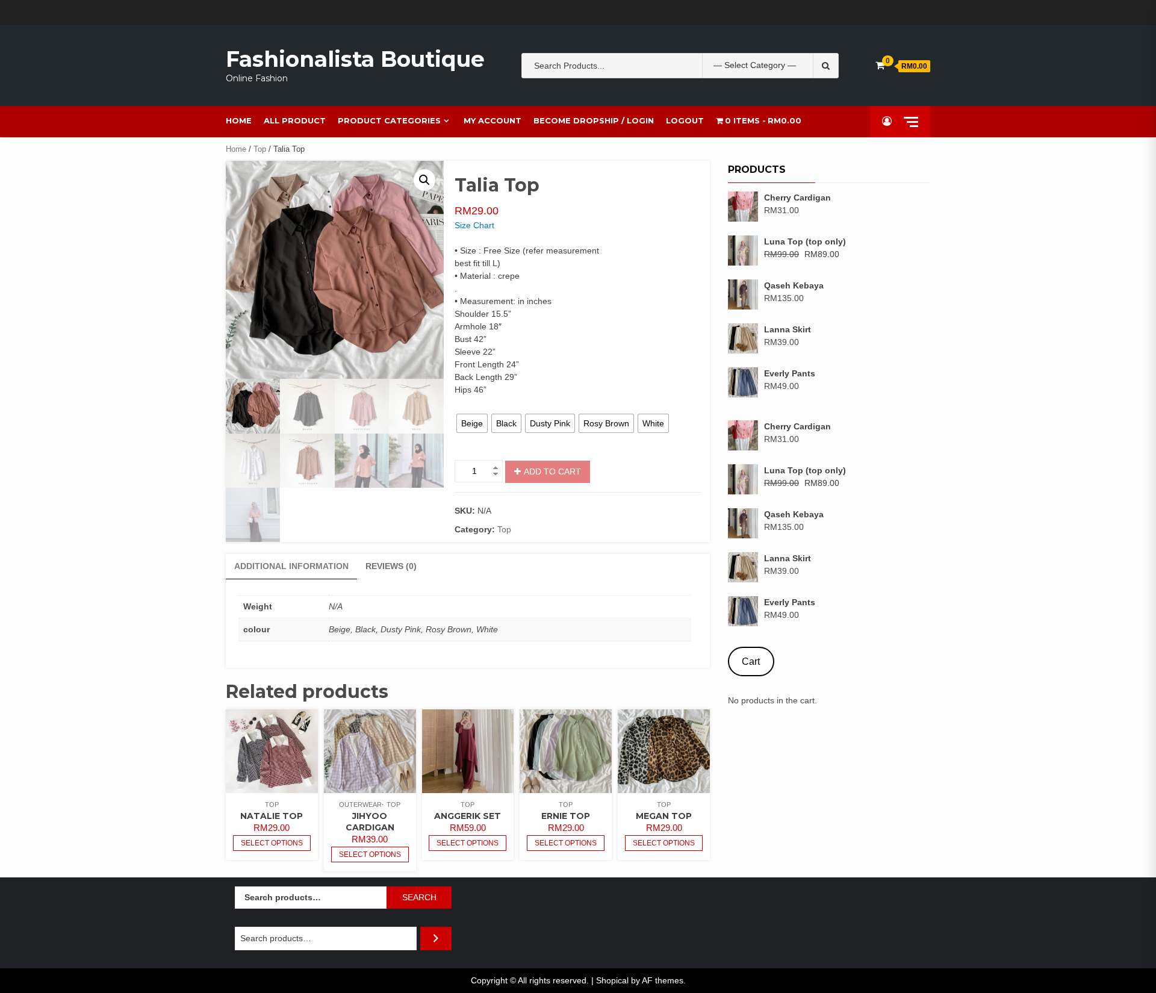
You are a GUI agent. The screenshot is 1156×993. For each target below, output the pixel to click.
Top (259, 149)
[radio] (472, 423)
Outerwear (360, 804)
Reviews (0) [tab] (391, 566)
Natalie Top (271, 816)
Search (419, 897)
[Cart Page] (879, 65)
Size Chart (474, 225)
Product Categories (389, 120)
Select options (272, 843)
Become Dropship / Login (593, 120)
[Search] (436, 938)
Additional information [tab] (291, 566)
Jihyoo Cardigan (370, 822)
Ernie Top (565, 816)
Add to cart (552, 471)
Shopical (612, 980)
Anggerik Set (467, 816)
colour (466, 405)
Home (239, 120)
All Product (295, 120)
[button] (424, 180)
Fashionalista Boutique (355, 59)
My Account (492, 120)
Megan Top (664, 816)
